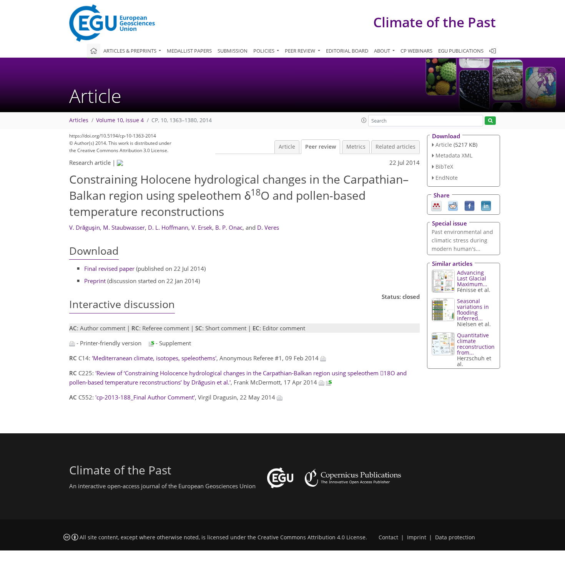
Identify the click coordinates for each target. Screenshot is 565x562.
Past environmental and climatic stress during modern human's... (462, 240)
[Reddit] (453, 205)
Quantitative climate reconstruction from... (476, 344)
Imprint (416, 537)
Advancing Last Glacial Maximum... (472, 278)
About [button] (382, 50)
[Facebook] (469, 205)
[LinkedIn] (486, 205)
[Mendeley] (436, 205)
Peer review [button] (300, 50)
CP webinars (416, 50)
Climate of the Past (434, 22)
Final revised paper (109, 268)
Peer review (320, 146)
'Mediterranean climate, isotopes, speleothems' (154, 358)
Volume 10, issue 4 (120, 120)
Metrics (356, 146)
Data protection (455, 537)
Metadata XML (453, 155)
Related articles (395, 146)
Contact (388, 537)
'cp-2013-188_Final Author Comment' (145, 397)
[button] (364, 120)
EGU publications (461, 50)
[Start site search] (490, 120)
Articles (78, 120)
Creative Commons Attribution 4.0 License (312, 537)
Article (287, 146)
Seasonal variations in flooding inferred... (473, 309)
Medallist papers (189, 50)
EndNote (446, 177)
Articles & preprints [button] (130, 50)
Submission (233, 50)
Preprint (95, 281)
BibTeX (444, 166)
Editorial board (347, 50)
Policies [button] (264, 50)
